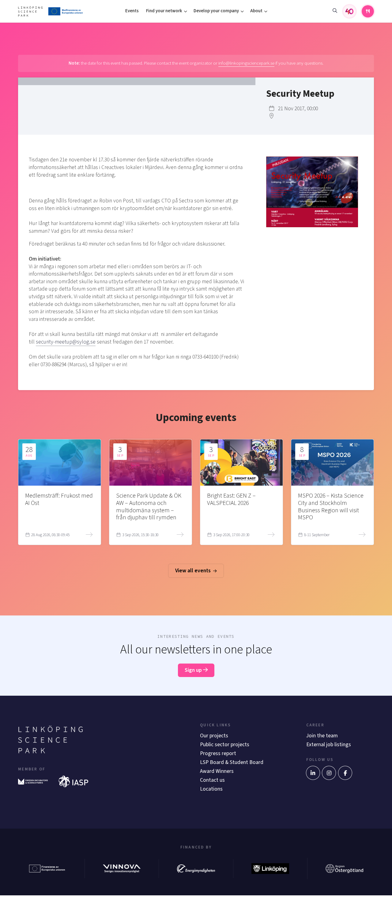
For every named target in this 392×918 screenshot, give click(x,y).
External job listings (328, 744)
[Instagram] (329, 773)
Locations (211, 789)
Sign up (194, 670)
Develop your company (216, 11)
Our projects (214, 735)
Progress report (218, 753)
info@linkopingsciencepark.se (246, 63)
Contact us (212, 780)
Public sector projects (224, 744)
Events (132, 11)
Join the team (322, 735)
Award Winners (217, 771)
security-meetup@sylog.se (66, 342)
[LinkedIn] (313, 773)
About (256, 11)
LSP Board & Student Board (231, 762)
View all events (193, 570)
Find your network (164, 11)
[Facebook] (345, 773)
